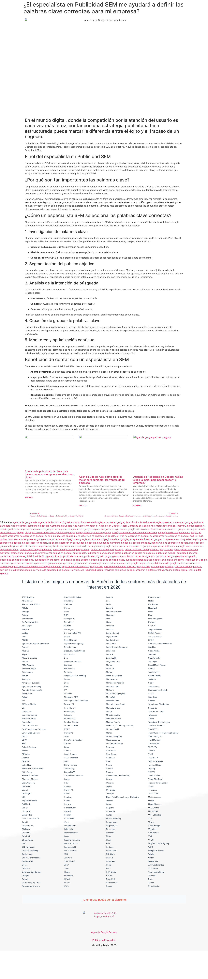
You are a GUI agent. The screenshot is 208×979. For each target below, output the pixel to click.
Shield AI (152, 647)
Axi (23, 701)
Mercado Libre (112, 701)
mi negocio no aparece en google (117, 529)
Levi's (108, 604)
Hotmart (67, 815)
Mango (109, 665)
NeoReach (111, 751)
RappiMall (110, 879)
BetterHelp (26, 765)
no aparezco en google (34, 542)
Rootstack (152, 608)
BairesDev (26, 711)
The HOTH (153, 729)
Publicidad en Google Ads (141, 556)
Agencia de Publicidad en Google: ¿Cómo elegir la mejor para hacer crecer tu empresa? (158, 479)
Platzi (108, 840)
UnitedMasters (154, 804)
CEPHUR (26, 833)
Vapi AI (151, 822)
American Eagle (29, 668)
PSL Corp (110, 854)
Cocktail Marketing (30, 850)
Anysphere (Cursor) (31, 683)
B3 (23, 708)
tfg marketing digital (176, 569)
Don (66, 658)
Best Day (26, 761)
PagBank (110, 808)
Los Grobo (111, 643)
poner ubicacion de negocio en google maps (149, 549)
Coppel (25, 879)
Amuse (25, 676)
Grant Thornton (71, 758)
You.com (152, 875)
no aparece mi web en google (145, 539)
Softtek (151, 668)
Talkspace (152, 715)
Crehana (68, 604)
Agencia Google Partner (104, 932)
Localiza (109, 629)
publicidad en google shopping (16, 559)
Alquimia (26, 654)
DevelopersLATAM (72, 633)
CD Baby (26, 829)
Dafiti (66, 611)
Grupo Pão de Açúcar (73, 775)
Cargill (25, 822)
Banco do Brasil (29, 718)
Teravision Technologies (159, 722)
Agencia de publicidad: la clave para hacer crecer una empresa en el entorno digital (49, 474)
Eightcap (68, 665)
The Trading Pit (155, 736)
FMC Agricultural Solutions (76, 701)
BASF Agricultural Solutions (34, 729)
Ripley (151, 601)
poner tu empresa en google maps (70, 549)
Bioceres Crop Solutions (32, 768)
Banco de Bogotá (29, 715)
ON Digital (110, 790)
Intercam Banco (71, 843)
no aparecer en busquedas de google (183, 539)
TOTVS (151, 772)
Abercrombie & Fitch (31, 604)
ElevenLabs (69, 668)
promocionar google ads (24, 552)
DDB (66, 615)
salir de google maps (138, 566)
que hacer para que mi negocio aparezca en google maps (31, 563)
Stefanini (152, 679)
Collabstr (26, 868)
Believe (25, 751)
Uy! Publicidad (154, 815)
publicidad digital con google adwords (105, 556)
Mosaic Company (114, 736)
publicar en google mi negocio (138, 552)
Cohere (25, 865)
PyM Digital (111, 872)
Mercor (109, 711)
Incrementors (70, 825)
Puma (108, 865)
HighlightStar (70, 808)
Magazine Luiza (113, 661)
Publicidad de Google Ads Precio (44, 556)
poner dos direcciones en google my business (38, 546)
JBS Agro (68, 858)
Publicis (109, 858)
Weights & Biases (156, 850)
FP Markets (69, 711)
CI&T (24, 843)
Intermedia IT (70, 847)
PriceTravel (111, 850)
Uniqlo (151, 801)
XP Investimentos (156, 865)
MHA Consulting (113, 715)
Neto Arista (111, 754)
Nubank (109, 768)
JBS (66, 854)
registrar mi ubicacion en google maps (82, 566)
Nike (108, 761)
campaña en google (38, 525)
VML (150, 836)
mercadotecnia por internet (170, 525)
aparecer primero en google (177, 522)
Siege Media (153, 651)
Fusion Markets (71, 726)
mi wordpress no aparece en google (169, 535)
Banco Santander (29, 726)
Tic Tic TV (152, 747)
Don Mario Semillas (73, 661)
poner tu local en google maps (107, 549)
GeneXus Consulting (73, 740)
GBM (66, 736)
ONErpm (110, 793)
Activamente (27, 618)
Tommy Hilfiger (155, 765)
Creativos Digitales (72, 597)
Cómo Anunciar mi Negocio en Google (99, 525)
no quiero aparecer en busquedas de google (72, 542)
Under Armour (154, 797)
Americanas (27, 672)
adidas (25, 633)
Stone (151, 683)
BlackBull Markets (30, 775)
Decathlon (68, 622)
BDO (24, 743)
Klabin (67, 872)
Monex (109, 733)
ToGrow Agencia (155, 761)
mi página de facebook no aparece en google (160, 529)
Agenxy (25, 647)
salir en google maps (162, 566)
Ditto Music (69, 654)
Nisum (109, 765)
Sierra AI (152, 654)
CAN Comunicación (30, 818)
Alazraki (25, 651)
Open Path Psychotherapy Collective (122, 797)
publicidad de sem (73, 556)
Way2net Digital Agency (158, 843)
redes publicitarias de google (161, 563)
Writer (151, 858)
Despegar (68, 629)
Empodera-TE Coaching (75, 676)
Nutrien (109, 772)
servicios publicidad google (119, 569)
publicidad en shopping (47, 559)
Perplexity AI (111, 825)
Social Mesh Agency (157, 665)
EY (65, 690)
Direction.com (70, 647)
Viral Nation (153, 833)
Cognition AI (27, 861)
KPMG (67, 879)
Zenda (151, 883)
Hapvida (67, 786)
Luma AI (109, 654)
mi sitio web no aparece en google (96, 535)
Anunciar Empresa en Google (86, 522)
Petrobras (110, 829)
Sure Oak (152, 697)
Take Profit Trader (156, 711)
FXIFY (67, 729)
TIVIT (150, 754)
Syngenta (152, 708)
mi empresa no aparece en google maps (76, 529)
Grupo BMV (69, 772)
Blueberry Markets (30, 779)
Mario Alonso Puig (114, 676)
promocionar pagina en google (54, 552)
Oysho (109, 804)
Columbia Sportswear (31, 872)
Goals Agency (70, 754)
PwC (108, 868)
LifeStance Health (114, 611)
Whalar (151, 854)
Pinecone (110, 833)
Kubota (67, 883)
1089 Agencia (28, 597)
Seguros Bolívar (155, 629)
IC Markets (69, 818)
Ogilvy (109, 786)
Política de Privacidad (103, 940)
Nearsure (110, 747)
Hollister (67, 811)
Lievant (109, 608)
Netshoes (110, 758)
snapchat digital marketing (150, 569)
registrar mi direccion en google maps (39, 566)
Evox (66, 683)
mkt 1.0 (193, 535)
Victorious (152, 829)
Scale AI (152, 626)
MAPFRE (110, 668)
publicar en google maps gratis (104, 552)
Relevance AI (154, 597)
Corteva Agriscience (31, 886)
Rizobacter (153, 604)
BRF (24, 797)
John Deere (69, 861)
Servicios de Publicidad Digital (87, 569)
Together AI (153, 758)
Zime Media (153, 886)
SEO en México (155, 636)
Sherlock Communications (160, 643)
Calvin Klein (27, 815)
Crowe (67, 608)
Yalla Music (153, 868)
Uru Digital (153, 811)
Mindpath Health (113, 718)
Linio (108, 618)
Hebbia (67, 801)
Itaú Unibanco (70, 850)
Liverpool (110, 626)
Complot (25, 875)
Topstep (151, 768)
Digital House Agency (73, 643)
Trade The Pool (155, 779)
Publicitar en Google (196, 559)
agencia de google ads (24, 522)
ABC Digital (27, 601)
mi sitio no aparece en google (61, 535)
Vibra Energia (154, 825)
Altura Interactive (29, 658)
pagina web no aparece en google (169, 542)
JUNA (66, 865)
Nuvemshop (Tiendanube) (117, 775)
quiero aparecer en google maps (127, 563)
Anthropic (26, 679)
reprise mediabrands (115, 566)
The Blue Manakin (156, 726)
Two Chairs (153, 793)
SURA (151, 693)
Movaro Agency (113, 740)
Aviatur (25, 697)
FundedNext (69, 718)
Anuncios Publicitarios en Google (143, 522)
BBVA (24, 740)
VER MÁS (29, 497)
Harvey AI (68, 790)
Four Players (70, 708)
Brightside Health (29, 801)
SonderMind (153, 672)
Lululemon (110, 651)
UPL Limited (153, 808)
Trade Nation (154, 775)
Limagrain (110, 615)
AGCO (25, 640)
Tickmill (151, 751)
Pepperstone (112, 822)
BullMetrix (26, 804)
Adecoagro (27, 626)
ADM (24, 636)
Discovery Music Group (74, 651)
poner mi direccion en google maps (138, 546)
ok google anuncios (139, 542)
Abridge (25, 611)
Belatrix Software (29, 747)
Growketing (69, 768)
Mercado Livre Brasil (115, 704)
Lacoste (109, 597)
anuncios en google (113, 522)
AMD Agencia (28, 665)
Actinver (25, 615)
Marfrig (109, 672)
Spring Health (154, 676)
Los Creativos (112, 640)
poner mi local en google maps (174, 546)
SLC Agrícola (154, 658)
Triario (151, 786)
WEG (150, 847)
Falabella (68, 693)
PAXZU (109, 815)
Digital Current (70, 640)
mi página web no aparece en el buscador (134, 532)
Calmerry (26, 811)
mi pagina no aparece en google (93, 532)
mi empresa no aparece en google (35, 529)
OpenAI (109, 801)
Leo (108, 601)
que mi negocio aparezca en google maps (85, 563)
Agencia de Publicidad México (35, 643)
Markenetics (111, 679)
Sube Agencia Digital (157, 690)
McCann (110, 690)
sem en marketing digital (188, 566)
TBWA (151, 718)
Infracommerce (71, 833)
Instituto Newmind (72, 840)
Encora (67, 679)
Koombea (68, 875)
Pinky (108, 836)
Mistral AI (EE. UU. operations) (119, 726)
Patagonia (110, 811)
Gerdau (67, 743)
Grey (66, 761)
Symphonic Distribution (158, 704)
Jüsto (66, 868)
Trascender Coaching (158, 783)
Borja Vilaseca (28, 783)
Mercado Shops (113, 708)
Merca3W (110, 697)
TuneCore (152, 790)
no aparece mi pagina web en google (108, 539)
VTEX (150, 840)
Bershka (25, 758)
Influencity (68, 829)
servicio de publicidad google (16, 569)
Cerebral (26, 836)
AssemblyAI (27, 693)
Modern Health (112, 729)
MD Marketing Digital (115, 693)
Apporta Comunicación (32, 690)
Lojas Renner (112, 636)
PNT (108, 843)
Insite (66, 836)
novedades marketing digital (112, 542)
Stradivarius (153, 686)
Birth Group (27, 772)
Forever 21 (69, 704)
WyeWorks (153, 861)
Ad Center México (30, 622)
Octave (109, 779)
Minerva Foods (113, 722)
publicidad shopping (173, 559)
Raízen (109, 875)
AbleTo (25, 608)
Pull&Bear (110, 861)
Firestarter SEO (71, 697)
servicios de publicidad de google (51, 569)
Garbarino (68, 733)
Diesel (67, 636)
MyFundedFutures (114, 743)
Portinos (109, 847)
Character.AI (27, 840)
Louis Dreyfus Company (117, 647)
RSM (150, 611)
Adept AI (25, 629)
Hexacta (67, 804)
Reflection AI (111, 883)
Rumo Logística (155, 618)
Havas (67, 793)
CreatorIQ (68, 601)
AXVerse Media (29, 704)
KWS (66, 886)
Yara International (156, 872)
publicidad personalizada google (143, 559)
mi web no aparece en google (132, 535)
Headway (68, 797)
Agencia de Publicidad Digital (54, 522)
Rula (150, 615)
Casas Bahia (27, 825)
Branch (25, 790)
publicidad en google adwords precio (176, 556)
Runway (152, 622)
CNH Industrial (28, 847)
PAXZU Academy (113, 818)
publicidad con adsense (12, 556)
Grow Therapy (70, 765)
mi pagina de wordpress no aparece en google (50, 532)
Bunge (25, 808)
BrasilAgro (26, 793)
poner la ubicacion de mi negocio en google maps (91, 546)
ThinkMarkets (154, 740)
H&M (66, 783)
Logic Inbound (112, 633)
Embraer (68, 672)
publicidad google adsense (75, 559)
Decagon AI (69, 618)
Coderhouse (27, 854)
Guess (67, 779)
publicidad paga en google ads (107, 559)
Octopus (110, 783)
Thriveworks (153, 743)
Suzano (151, 701)
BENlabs (26, 754)
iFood (66, 822)
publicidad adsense (187, 552)
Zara (150, 879)
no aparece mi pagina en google (69, 539)
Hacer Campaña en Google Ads (138, 525)
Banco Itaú (27, 722)
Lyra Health (111, 658)
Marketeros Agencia (115, 683)
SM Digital (152, 661)
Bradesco (26, 786)
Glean (66, 747)
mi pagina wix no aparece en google (177, 532)
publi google (79, 552)
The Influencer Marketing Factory (163, 733)
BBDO (24, 736)
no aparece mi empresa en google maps (29, 539)
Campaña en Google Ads (63, 525)
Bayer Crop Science (31, 733)
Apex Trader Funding (31, 686)
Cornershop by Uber (31, 883)
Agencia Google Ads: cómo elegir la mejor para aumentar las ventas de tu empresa (102, 479)
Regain (109, 886)
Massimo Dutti (112, 686)
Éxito (66, 686)
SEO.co (151, 640)
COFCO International (31, 858)
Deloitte (67, 626)
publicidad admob (165, 552)
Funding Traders (71, 722)
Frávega (68, 715)
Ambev (25, 661)
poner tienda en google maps (35, 549)
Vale (150, 818)
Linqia (108, 622)
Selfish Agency (154, 633)
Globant (67, 751)
